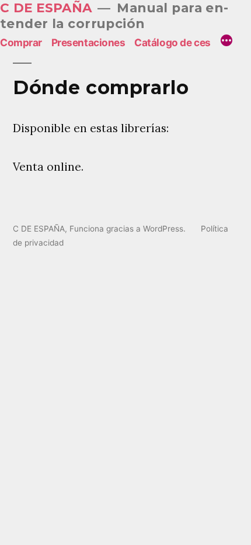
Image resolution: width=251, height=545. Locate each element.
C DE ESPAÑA (46, 7)
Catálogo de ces (172, 42)
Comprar (21, 42)
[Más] (226, 42)
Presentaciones (88, 42)
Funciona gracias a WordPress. (128, 228)
